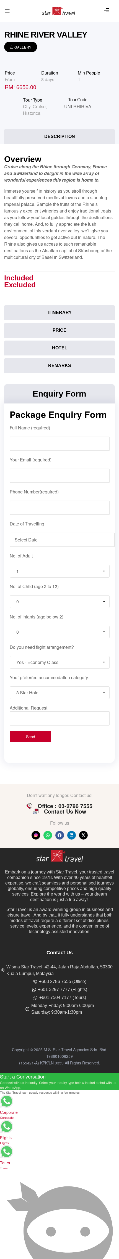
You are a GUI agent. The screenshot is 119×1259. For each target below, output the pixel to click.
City (26, 106)
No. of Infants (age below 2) (36, 616)
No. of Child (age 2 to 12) (34, 586)
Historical (32, 113)
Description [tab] (59, 136)
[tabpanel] (59, 226)
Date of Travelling (27, 523)
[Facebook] (59, 835)
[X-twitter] (83, 835)
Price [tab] (59, 330)
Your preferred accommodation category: (49, 677)
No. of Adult (21, 556)
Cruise (39, 106)
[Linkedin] (71, 835)
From (10, 79)
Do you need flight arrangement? (42, 647)
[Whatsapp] (47, 835)
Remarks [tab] (59, 365)
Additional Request (28, 708)
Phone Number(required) (34, 491)
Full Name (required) (30, 427)
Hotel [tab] (59, 348)
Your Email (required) (30, 459)
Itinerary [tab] (60, 312)
